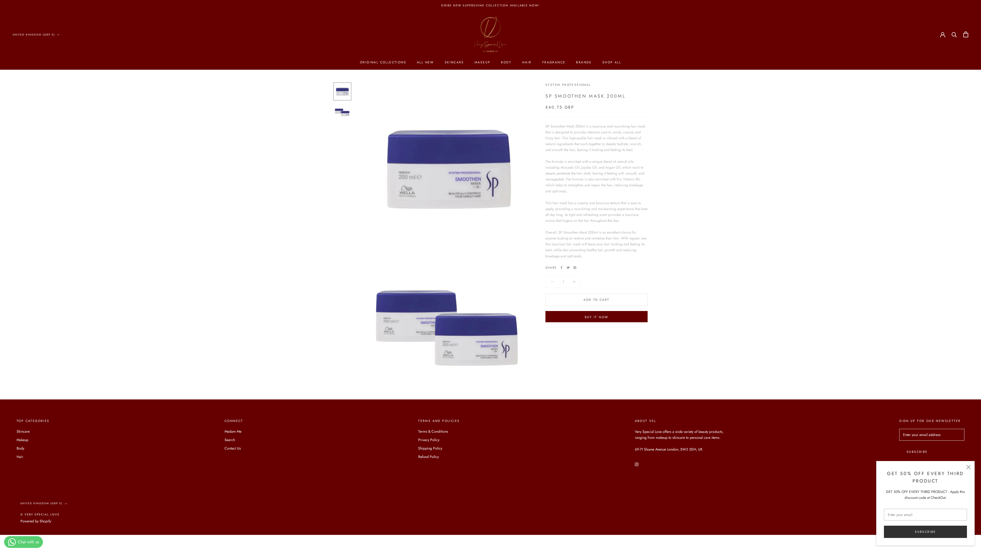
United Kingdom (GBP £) (34, 35)
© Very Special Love (40, 514)
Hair (527, 62)
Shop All (611, 62)
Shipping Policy (430, 448)
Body (506, 62)
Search (230, 439)
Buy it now (597, 317)
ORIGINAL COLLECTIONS (383, 62)
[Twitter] (568, 267)
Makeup (482, 62)
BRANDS (583, 62)
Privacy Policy (428, 439)
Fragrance (554, 62)
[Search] (954, 34)
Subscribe (925, 532)
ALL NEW (425, 62)
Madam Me (233, 431)
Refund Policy (428, 456)
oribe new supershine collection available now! (490, 5)
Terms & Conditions (433, 431)
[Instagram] (636, 464)
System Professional (568, 85)
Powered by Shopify (35, 521)
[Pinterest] (574, 267)
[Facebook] (561, 267)
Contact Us (233, 448)
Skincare (454, 62)
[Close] (968, 467)
